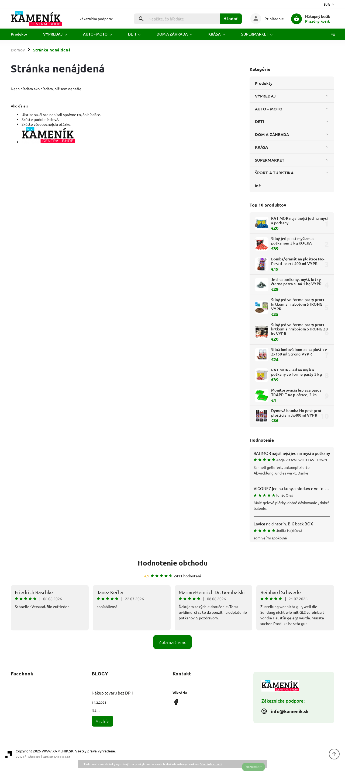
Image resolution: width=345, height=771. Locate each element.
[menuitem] (23, 34)
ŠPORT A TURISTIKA (274, 172)
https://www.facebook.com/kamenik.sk (175, 702)
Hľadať (230, 18)
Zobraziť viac (172, 642)
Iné (258, 185)
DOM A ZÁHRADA (272, 134)
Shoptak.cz (62, 756)
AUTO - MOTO (268, 108)
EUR (326, 4)
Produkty (263, 83)
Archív (102, 721)
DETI (259, 121)
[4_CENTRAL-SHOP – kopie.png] (48, 141)
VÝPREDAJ (265, 96)
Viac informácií (211, 764)
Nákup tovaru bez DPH (112, 692)
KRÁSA (261, 147)
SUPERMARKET (269, 160)
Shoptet (34, 756)
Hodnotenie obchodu (173, 562)
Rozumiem (253, 767)
